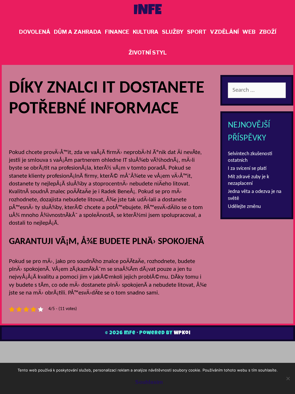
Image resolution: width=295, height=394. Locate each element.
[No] (288, 378)
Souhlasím (149, 382)
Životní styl (147, 52)
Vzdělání (224, 32)
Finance (117, 32)
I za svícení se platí (247, 168)
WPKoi (182, 333)
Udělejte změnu (244, 206)
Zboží (267, 32)
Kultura (145, 32)
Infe (148, 11)
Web (249, 32)
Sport (197, 32)
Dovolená (34, 32)
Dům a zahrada (77, 32)
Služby (173, 32)
